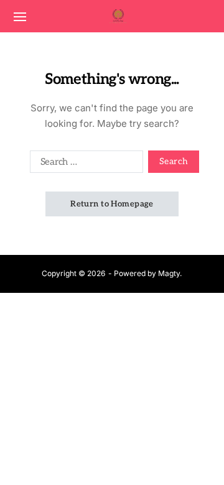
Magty (169, 273)
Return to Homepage (112, 204)
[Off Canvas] (20, 16)
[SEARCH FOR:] (84, 164)
